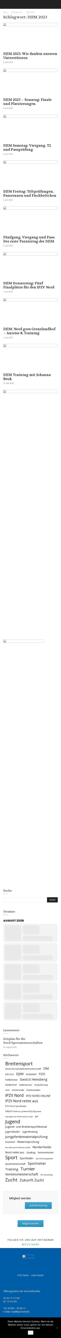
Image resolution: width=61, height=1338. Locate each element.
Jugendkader (12, 1131)
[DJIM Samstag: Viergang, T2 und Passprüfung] (30, 128)
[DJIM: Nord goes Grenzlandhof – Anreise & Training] (30, 311)
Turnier (27, 1169)
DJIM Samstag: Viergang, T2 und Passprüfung (27, 147)
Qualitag (31, 1152)
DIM (46, 1068)
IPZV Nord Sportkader (16, 1106)
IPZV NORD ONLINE (38, 1096)
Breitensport (19, 1063)
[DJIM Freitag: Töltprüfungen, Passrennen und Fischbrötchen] (30, 173)
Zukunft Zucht (32, 1180)
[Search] (56, 4)
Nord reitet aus (14, 1152)
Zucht (11, 1179)
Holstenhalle (18, 1090)
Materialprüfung (28, 1141)
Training (11, 1169)
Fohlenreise (11, 1079)
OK (30, 1332)
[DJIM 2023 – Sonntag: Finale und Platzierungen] (30, 82)
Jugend (12, 1121)
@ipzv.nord (30, 1244)
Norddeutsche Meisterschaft (17, 1147)
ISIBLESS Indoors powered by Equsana (23, 1111)
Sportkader (26, 1158)
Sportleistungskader (44, 1158)
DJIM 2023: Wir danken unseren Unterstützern (30, 56)
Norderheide (42, 1147)
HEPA (7, 1090)
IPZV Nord (14, 1095)
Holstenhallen (33, 1090)
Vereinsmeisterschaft (21, 1174)
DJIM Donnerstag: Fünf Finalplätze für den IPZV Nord (28, 285)
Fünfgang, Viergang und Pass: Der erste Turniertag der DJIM (29, 239)
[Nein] (57, 1327)
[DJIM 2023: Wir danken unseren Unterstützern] (30, 36)
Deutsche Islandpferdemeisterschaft (23, 1068)
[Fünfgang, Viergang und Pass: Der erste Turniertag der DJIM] (30, 219)
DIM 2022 (9, 1074)
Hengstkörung (41, 1085)
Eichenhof (31, 1074)
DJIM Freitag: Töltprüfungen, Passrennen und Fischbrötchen (29, 193)
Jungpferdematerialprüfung (26, 1136)
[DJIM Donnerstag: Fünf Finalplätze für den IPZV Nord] (30, 265)
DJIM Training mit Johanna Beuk (27, 377)
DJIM (20, 1074)
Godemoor (11, 1084)
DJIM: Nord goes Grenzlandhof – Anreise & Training (29, 331)
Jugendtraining (29, 1131)
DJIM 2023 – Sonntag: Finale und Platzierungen (27, 102)
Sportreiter (37, 1163)
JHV (36, 1116)
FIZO (42, 1074)
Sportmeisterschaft (15, 1163)
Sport (11, 1157)
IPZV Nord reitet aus (21, 1101)
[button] (5, 4)
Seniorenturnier (46, 1152)
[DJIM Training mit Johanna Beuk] (30, 357)
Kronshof (10, 1141)
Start (5, 12)
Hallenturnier (25, 1084)
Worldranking (47, 1174)
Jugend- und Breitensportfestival (26, 1126)
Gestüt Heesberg (33, 1079)
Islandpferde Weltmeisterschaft (19, 1116)
